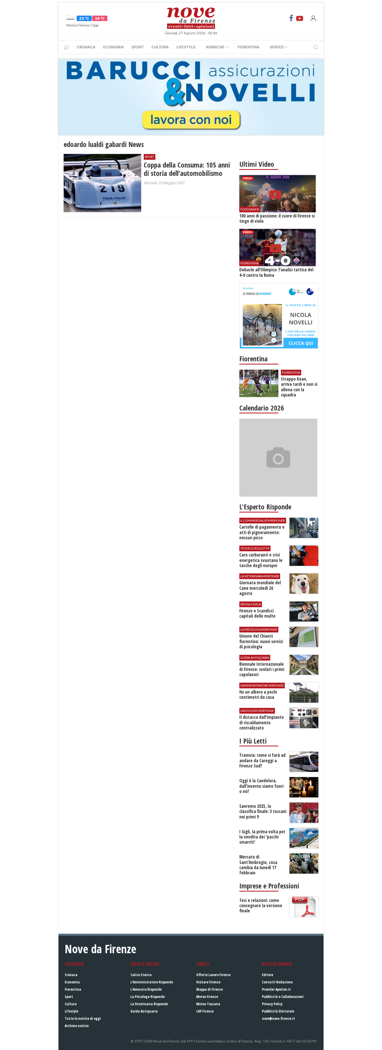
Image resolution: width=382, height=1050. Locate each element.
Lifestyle (186, 47)
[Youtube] (300, 18)
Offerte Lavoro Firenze (213, 974)
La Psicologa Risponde (147, 996)
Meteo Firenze (207, 996)
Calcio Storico (141, 974)
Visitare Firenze (208, 981)
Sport (137, 47)
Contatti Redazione (277, 981)
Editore (267, 974)
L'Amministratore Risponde (151, 981)
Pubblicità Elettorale (278, 1011)
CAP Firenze (205, 1011)
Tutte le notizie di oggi (83, 1018)
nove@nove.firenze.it (278, 1018)
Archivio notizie (77, 1025)
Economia (113, 47)
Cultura (160, 47)
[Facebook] (291, 18)
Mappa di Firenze (209, 989)
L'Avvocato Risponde (146, 989)
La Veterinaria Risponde (149, 1003)
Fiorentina (248, 47)
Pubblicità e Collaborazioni (283, 996)
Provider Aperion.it (276, 989)
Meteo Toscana (208, 1003)
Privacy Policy (272, 1003)
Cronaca (86, 47)
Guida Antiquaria (144, 1011)
